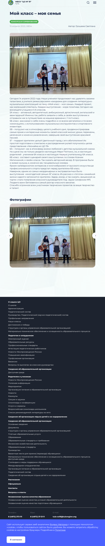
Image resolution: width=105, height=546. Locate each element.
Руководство (14, 450)
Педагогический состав (19, 312)
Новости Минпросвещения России (25, 352)
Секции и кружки (16, 399)
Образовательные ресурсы (21, 342)
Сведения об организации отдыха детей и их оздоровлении (37, 417)
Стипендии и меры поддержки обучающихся (29, 462)
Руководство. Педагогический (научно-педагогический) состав (38, 315)
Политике (60, 530)
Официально (14, 484)
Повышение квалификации (21, 355)
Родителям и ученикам (19, 377)
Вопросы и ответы (17, 492)
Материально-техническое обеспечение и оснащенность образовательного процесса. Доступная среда (49, 458)
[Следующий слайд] (95, 236)
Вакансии (12, 361)
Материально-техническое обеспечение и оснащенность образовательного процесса (49, 331)
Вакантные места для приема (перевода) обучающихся (34, 453)
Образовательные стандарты (22, 447)
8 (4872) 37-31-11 (37, 516)
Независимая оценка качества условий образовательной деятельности (42, 500)
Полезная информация (19, 383)
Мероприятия (14, 386)
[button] (88, 2)
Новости (12, 393)
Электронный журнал (18, 339)
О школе (12, 305)
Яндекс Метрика (58, 524)
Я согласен (16, 539)
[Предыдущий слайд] (10, 236)
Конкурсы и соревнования (24, 22)
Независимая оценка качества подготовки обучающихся (35, 503)
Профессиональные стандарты (23, 345)
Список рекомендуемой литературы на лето (29, 412)
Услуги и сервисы (16, 406)
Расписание (14, 480)
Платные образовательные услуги (24, 434)
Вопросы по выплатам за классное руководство (31, 365)
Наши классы (14, 321)
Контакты (12, 488)
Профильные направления (21, 318)
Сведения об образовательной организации (29, 369)
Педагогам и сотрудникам (21, 336)
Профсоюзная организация (21, 358)
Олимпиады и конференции (21, 403)
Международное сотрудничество (24, 465)
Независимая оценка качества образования (29, 497)
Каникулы (13, 396)
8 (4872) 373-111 (15, 516)
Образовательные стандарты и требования (28, 440)
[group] (52, 236)
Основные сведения (18, 424)
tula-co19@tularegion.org (64, 516)
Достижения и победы (19, 325)
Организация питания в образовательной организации (34, 390)
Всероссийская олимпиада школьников (27, 409)
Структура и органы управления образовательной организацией (39, 328)
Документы (13, 427)
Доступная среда (16, 372)
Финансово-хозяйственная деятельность (27, 444)
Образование (14, 437)
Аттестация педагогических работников (27, 348)
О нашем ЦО (14, 302)
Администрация (16, 308)
